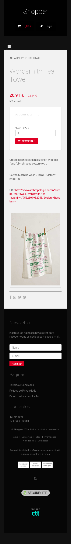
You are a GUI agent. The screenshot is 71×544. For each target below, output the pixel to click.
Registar (17, 363)
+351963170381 (19, 420)
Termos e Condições (21, 384)
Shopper (35, 12)
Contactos (43, 440)
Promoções (50, 437)
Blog (38, 437)
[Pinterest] (24, 297)
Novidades (28, 440)
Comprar (27, 141)
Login (47, 26)
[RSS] (35, 478)
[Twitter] (19, 297)
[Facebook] (10, 297)
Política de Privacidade (22, 390)
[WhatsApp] (14, 297)
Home (15, 437)
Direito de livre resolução (24, 396)
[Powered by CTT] (35, 513)
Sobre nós (27, 437)
